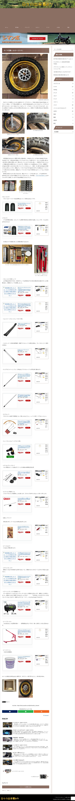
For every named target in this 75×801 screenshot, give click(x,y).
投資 (63, 114)
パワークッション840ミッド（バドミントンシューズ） (63, 67)
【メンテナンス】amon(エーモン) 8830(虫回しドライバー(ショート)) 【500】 (23, 527)
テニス (63, 98)
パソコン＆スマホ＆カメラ (63, 108)
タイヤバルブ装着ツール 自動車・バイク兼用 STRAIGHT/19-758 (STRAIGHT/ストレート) (24, 499)
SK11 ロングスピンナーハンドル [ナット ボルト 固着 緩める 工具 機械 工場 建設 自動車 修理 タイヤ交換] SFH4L (24, 395)
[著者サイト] (9, 711)
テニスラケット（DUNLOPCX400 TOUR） (62, 62)
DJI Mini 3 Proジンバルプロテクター (62, 71)
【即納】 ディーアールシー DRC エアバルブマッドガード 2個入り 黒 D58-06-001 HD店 (24, 473)
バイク (4, 701)
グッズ (63, 92)
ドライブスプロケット (41, 175)
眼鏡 (63, 117)
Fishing (63, 89)
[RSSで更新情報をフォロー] (41, 711)
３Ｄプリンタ (63, 83)
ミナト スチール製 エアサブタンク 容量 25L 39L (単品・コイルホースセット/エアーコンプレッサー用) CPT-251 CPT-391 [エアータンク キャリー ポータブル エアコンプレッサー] (24, 603)
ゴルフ (63, 95)
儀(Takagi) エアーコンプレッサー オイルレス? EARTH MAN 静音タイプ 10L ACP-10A (24, 577)
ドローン (63, 102)
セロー (8, 701)
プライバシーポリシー (60, 797)
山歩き (63, 111)
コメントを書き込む (26, 787)
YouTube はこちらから (37, 38)
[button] (72, 49)
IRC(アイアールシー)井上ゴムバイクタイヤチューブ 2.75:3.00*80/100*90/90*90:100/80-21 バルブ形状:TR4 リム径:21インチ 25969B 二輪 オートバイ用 (24, 289)
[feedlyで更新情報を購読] (25, 711)
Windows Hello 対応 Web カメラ (61, 75)
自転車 (63, 120)
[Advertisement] (37, 17)
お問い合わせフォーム (69, 797)
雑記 (63, 123)
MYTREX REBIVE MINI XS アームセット (63, 58)
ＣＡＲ (63, 86)
